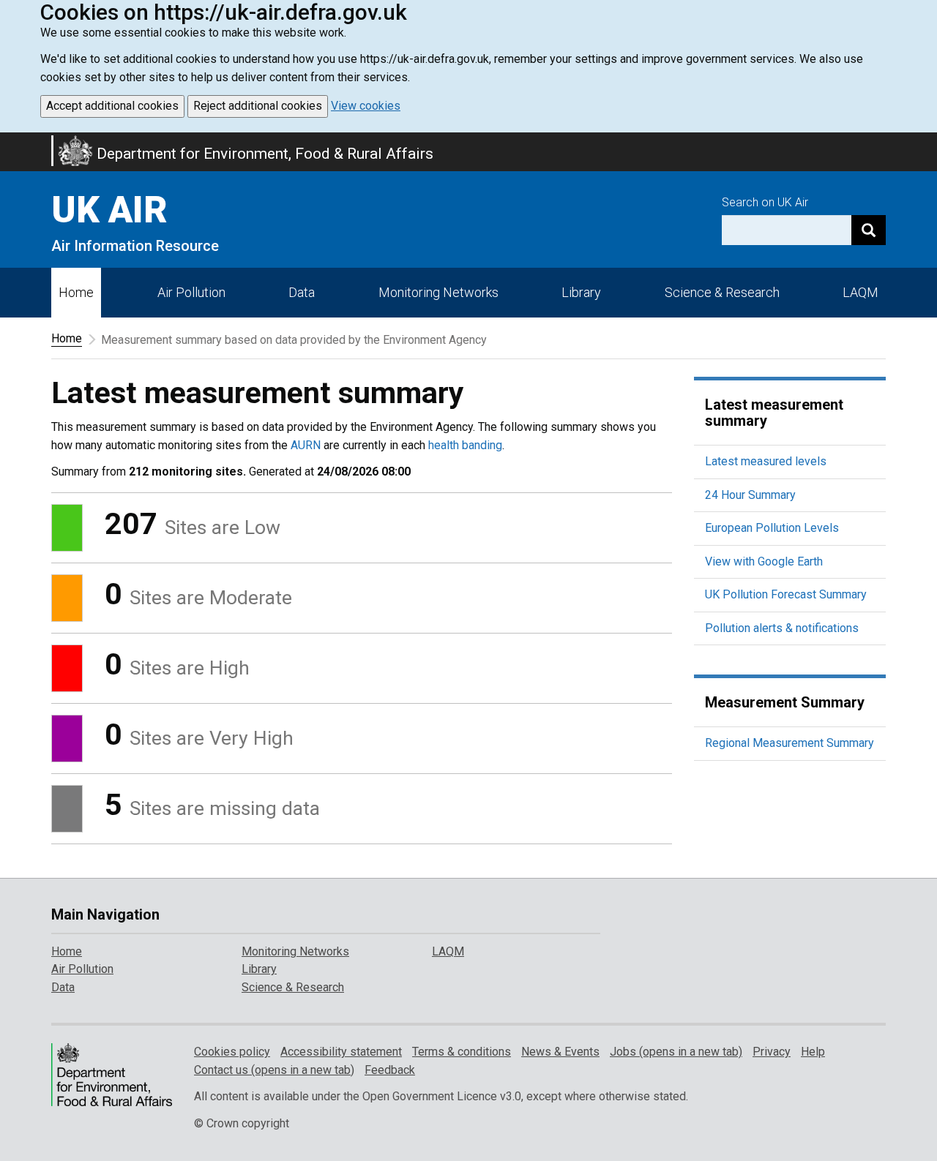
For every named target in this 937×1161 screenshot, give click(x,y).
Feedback (390, 1070)
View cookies (365, 106)
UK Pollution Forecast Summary (786, 594)
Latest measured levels (765, 461)
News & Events (560, 1052)
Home (76, 292)
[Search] (868, 230)
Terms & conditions (461, 1052)
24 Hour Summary (750, 495)
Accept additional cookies (112, 106)
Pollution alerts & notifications (782, 628)
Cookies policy (232, 1052)
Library (581, 292)
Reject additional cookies (257, 106)
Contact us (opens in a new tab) (274, 1070)
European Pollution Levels (772, 528)
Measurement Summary (785, 702)
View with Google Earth (764, 561)
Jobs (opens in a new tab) (676, 1052)
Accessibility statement (341, 1052)
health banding (465, 445)
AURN (306, 445)
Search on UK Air (765, 202)
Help (813, 1052)
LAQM (860, 292)
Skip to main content (9, 142)
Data (301, 292)
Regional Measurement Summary (789, 743)
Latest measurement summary (774, 412)
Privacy (772, 1052)
